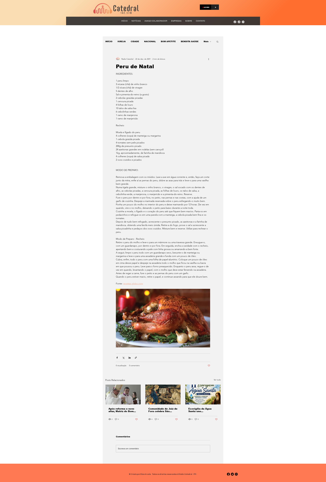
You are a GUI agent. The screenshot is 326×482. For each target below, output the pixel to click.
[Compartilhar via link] (136, 357)
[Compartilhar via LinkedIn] (129, 357)
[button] (217, 41)
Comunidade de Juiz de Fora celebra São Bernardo (162, 410)
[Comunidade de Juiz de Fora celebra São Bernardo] (163, 394)
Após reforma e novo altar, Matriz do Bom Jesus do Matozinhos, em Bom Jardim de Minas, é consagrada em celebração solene (122, 410)
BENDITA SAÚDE (190, 41)
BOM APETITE (168, 41)
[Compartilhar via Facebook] (117, 357)
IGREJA (122, 41)
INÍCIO (108, 41)
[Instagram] (243, 22)
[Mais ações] (208, 58)
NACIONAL (150, 41)
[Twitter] (239, 22)
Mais (206, 41)
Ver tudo (217, 380)
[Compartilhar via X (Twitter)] (123, 357)
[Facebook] (235, 22)
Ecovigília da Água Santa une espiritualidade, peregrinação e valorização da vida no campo (202, 410)
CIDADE (135, 41)
